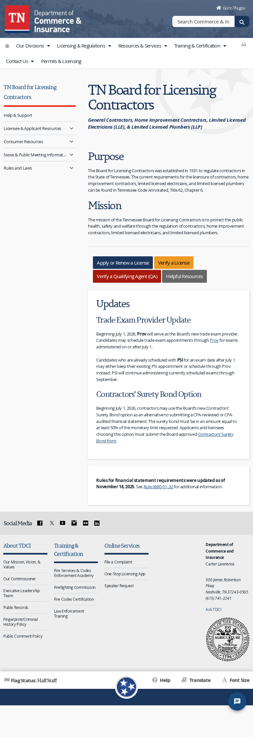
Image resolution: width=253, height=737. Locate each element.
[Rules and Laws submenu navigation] (72, 167)
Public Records (15, 607)
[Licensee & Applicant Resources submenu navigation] (72, 128)
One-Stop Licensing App (124, 573)
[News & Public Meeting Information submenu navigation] (72, 154)
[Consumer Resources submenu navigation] (72, 141)
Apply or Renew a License (123, 262)
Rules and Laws (18, 168)
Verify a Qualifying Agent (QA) (127, 276)
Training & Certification (197, 45)
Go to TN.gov (234, 8)
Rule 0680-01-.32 (158, 487)
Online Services (121, 545)
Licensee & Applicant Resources (32, 128)
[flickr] (85, 523)
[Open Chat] (237, 701)
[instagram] (74, 523)
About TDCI (16, 545)
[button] (48, 45)
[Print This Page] (243, 44)
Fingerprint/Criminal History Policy (20, 622)
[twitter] (51, 523)
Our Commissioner (19, 578)
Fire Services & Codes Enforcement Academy (74, 573)
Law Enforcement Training (69, 613)
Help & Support (18, 115)
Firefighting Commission (75, 587)
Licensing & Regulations (81, 45)
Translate (199, 680)
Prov (214, 340)
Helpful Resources (184, 276)
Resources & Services (140, 45)
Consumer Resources (23, 141)
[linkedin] (96, 523)
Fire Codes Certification (74, 599)
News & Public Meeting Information (35, 155)
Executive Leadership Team (21, 593)
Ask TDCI (213, 609)
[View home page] (18, 18)
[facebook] (39, 523)
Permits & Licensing (61, 61)
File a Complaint (118, 561)
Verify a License (173, 262)
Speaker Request (118, 585)
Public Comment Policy (22, 636)
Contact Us (17, 61)
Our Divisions (30, 45)
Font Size (238, 680)
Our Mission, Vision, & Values (22, 564)
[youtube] (62, 523)
